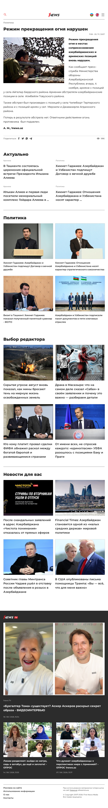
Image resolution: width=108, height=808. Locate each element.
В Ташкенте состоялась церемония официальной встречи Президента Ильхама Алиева (26, 171)
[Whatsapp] (26, 138)
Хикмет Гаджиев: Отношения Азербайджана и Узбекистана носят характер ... (78, 195)
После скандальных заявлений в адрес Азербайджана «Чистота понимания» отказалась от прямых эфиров (27, 526)
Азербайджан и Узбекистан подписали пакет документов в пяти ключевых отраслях (78, 318)
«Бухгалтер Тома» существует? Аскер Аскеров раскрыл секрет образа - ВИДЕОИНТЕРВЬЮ (52, 708)
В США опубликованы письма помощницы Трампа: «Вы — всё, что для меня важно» (79, 583)
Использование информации (19, 791)
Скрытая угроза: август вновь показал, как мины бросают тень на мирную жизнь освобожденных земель (25, 391)
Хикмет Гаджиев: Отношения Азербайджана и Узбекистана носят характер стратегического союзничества (79, 266)
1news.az (73, 790)
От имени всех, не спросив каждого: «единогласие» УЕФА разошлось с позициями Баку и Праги (79, 450)
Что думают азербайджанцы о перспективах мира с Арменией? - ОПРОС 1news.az (77, 764)
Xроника (7, 160)
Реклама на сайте (12, 788)
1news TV (7, 700)
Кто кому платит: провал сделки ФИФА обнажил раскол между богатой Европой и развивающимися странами (27, 450)
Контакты (8, 798)
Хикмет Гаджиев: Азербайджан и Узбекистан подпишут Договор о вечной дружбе (80, 169)
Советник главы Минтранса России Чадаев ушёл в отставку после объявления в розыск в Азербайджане (27, 586)
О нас (6, 795)
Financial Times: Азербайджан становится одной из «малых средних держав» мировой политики (78, 526)
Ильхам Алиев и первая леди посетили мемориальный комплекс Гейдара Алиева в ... (26, 195)
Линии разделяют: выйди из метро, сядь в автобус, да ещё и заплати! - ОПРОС (25, 764)
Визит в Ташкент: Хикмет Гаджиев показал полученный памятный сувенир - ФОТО (27, 318)
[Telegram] (30, 138)
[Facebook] (18, 138)
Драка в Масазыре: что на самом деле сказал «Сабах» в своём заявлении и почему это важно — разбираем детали (78, 391)
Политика (8, 23)
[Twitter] (22, 138)
